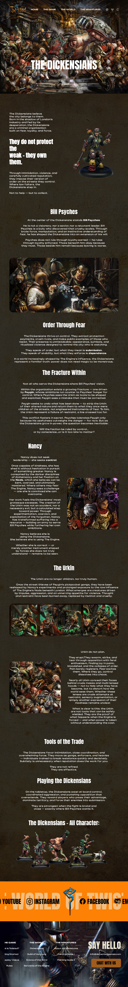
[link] (106, 963)
